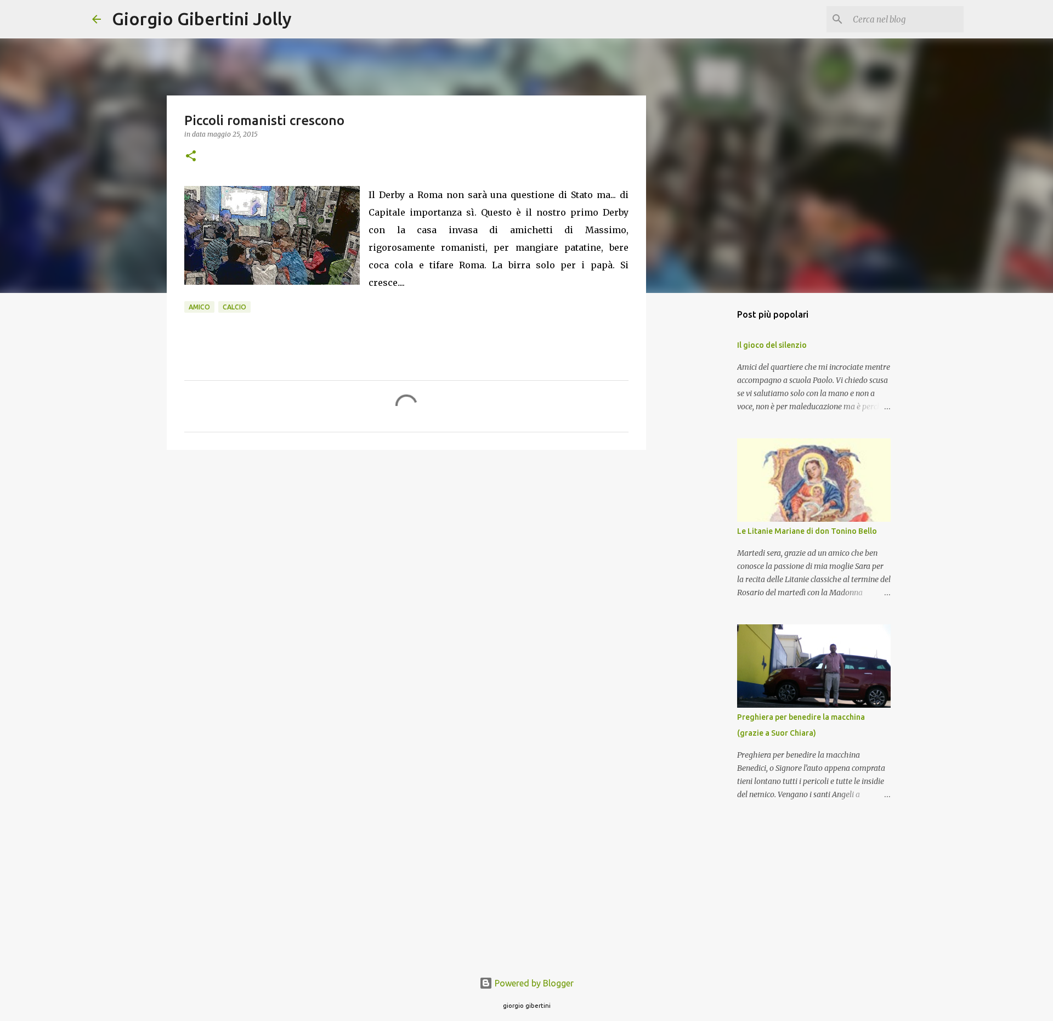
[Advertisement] (406, 543)
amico (199, 307)
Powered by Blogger (533, 983)
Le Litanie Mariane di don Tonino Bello (807, 531)
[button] (190, 156)
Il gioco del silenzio (772, 345)
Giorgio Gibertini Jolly (202, 19)
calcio (234, 307)
